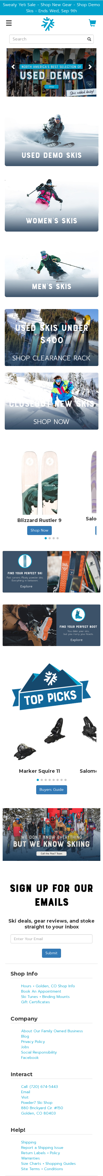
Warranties (30, 1158)
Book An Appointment (41, 991)
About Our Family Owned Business (52, 1031)
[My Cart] (92, 25)
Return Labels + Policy (40, 1153)
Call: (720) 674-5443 (39, 1086)
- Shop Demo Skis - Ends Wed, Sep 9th (63, 8)
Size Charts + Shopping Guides (48, 1163)
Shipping (28, 1142)
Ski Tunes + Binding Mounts (45, 997)
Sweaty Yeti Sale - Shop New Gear (37, 5)
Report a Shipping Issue (42, 1147)
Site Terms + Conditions (42, 1169)
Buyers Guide (52, 789)
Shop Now (39, 530)
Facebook (30, 1057)
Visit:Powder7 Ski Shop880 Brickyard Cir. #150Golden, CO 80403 (42, 1105)
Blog (25, 1036)
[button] (13, 63)
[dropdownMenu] (10, 23)
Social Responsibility (39, 1052)
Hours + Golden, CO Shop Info (48, 986)
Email (25, 1092)
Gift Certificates (35, 1002)
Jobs (25, 1047)
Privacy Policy (33, 1042)
